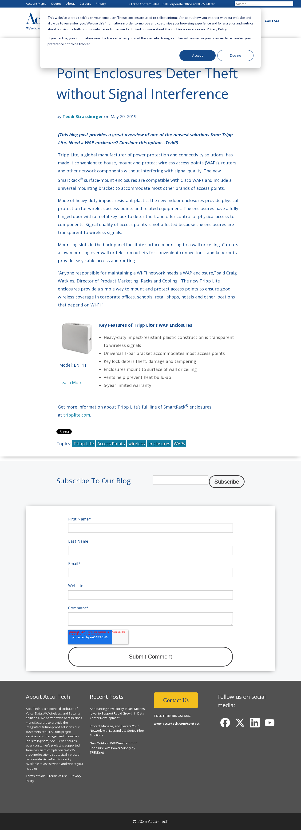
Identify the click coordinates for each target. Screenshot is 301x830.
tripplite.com (76, 415)
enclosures (159, 443)
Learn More (71, 382)
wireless (136, 443)
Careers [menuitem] (85, 3)
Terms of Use (58, 776)
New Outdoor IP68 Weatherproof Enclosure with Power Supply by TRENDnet (113, 748)
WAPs (179, 443)
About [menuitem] (70, 3)
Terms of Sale (36, 776)
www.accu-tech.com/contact (177, 723)
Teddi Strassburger (83, 116)
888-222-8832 (205, 4)
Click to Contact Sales (144, 4)
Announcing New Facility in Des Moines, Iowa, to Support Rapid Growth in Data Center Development (118, 713)
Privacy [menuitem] (101, 3)
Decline (235, 55)
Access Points (111, 443)
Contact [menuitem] (272, 21)
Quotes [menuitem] (56, 3)
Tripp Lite (83, 443)
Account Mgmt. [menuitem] (36, 3)
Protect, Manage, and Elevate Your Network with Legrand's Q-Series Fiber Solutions (117, 730)
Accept (197, 55)
